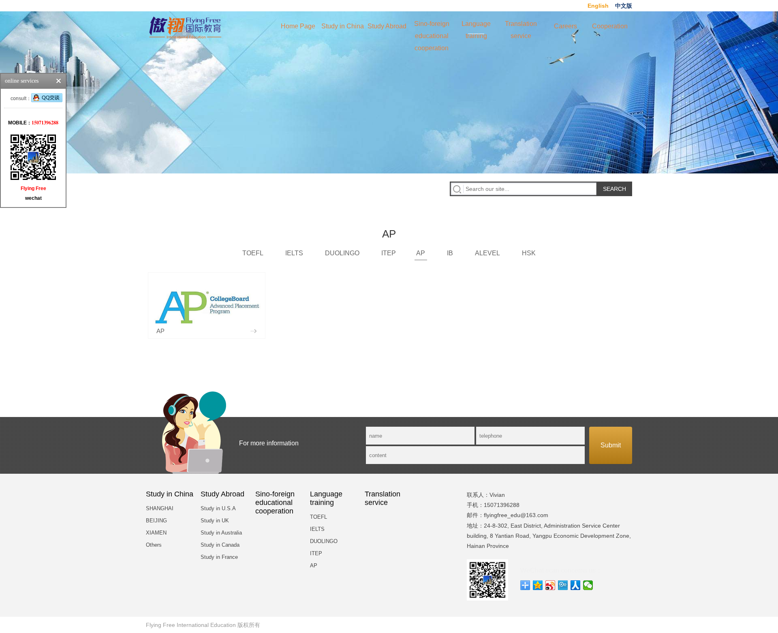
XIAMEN (156, 533)
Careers (565, 26)
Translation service (521, 27)
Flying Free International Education (191, 625)
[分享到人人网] (576, 585)
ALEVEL (487, 253)
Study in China (342, 26)
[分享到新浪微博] (550, 585)
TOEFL (252, 253)
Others (154, 545)
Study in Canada (220, 545)
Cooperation (610, 26)
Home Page (298, 26)
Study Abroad (387, 26)
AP (420, 253)
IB (450, 253)
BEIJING (156, 521)
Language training (476, 27)
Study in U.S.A (218, 508)
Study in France (219, 557)
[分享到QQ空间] (538, 585)
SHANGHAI (159, 508)
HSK (529, 253)
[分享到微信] (588, 585)
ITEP (388, 253)
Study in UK (215, 521)
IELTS (294, 253)
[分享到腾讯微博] (563, 585)
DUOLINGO (342, 253)
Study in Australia (221, 533)
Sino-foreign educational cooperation (431, 27)
